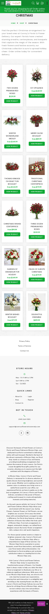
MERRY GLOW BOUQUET (37, 134)
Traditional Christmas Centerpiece (37, 181)
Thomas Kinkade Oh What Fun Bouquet (12, 181)
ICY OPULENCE (36, 88)
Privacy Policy (24, 341)
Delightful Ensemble (36, 315)
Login (30, 396)
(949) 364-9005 (24, 419)
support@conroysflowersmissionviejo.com (24, 426)
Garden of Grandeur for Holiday (12, 272)
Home (13, 23)
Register (31, 400)
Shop (22, 23)
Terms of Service (24, 346)
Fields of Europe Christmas (37, 270)
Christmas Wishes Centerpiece (12, 225)
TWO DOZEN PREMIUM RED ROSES (12, 91)
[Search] (33, 3)
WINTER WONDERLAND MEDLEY (12, 136)
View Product (12, 101)
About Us (18, 396)
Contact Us (24, 351)
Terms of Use (25, 613)
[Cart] (38, 3)
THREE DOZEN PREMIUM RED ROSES (37, 226)
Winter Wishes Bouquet (12, 315)
